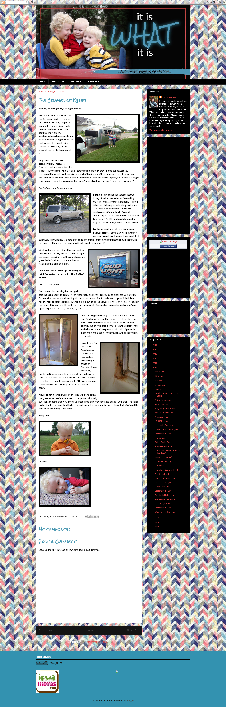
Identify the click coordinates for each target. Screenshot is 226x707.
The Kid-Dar (160, 438)
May (157, 527)
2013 (155, 359)
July (157, 518)
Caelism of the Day (163, 434)
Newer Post (46, 630)
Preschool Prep (161, 417)
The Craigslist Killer (163, 474)
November (160, 376)
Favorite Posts (94, 82)
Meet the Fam (58, 82)
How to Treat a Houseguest (166, 429)
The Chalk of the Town (164, 425)
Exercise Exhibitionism (164, 495)
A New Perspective (163, 400)
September (160, 385)
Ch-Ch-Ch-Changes (163, 483)
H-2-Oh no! (159, 466)
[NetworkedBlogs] (168, 241)
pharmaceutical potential (65, 374)
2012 (155, 363)
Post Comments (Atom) (96, 642)
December (160, 372)
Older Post (133, 630)
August (158, 390)
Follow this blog (168, 246)
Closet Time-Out (162, 487)
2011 (155, 368)
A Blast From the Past (164, 446)
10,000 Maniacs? (162, 421)
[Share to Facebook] (94, 516)
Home (42, 82)
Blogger (130, 700)
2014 (155, 354)
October (159, 381)
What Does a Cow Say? (165, 512)
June (157, 522)
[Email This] (86, 516)
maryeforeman (169, 97)
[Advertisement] (161, 184)
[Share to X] (91, 516)
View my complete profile (160, 130)
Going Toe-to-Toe (162, 442)
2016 (155, 345)
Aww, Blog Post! (162, 404)
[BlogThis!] (89, 516)
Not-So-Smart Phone (164, 413)
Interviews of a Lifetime (165, 499)
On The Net (76, 82)
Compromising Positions (165, 478)
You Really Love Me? (163, 457)
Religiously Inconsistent (165, 408)
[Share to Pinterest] (97, 516)
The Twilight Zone (162, 503)
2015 (155, 349)
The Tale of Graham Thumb (166, 470)
